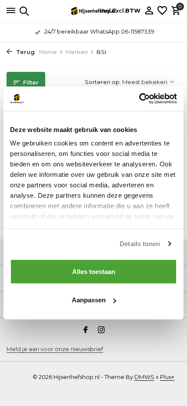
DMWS (144, 376)
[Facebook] (85, 330)
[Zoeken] (23, 11)
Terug (24, 51)
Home (48, 51)
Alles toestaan (93, 271)
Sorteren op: (103, 81)
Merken (77, 51)
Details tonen (140, 243)
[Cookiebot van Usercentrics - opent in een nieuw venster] (139, 99)
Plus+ (167, 376)
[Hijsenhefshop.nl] (93, 11)
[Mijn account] (149, 11)
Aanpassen (89, 300)
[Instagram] (101, 330)
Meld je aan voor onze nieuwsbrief (55, 348)
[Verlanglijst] (162, 11)
